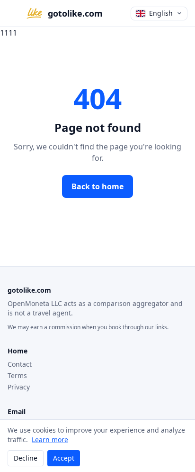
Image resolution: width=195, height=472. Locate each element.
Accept (63, 458)
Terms (17, 375)
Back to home (97, 186)
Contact (20, 364)
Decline (25, 458)
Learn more (50, 439)
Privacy (19, 386)
